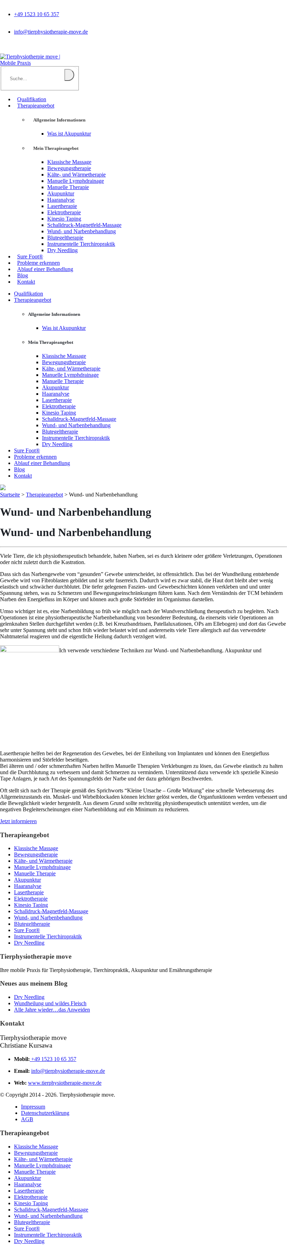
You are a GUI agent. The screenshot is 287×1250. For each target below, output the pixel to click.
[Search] (69, 75)
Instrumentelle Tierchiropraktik (81, 244)
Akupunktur (60, 193)
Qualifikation (31, 99)
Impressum (33, 1107)
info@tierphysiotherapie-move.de (51, 32)
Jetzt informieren (18, 821)
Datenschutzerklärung (45, 1113)
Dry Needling (62, 250)
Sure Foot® (30, 256)
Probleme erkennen (38, 263)
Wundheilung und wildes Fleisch (50, 1003)
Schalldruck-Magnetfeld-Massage (84, 225)
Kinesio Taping (64, 219)
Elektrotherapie (64, 212)
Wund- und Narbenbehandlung (81, 231)
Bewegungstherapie (69, 168)
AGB (27, 1119)
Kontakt (26, 282)
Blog (22, 275)
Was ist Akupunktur (69, 134)
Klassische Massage (69, 162)
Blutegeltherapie (65, 238)
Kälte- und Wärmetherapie (76, 175)
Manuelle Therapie (68, 187)
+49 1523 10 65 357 (36, 14)
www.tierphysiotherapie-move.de (65, 1083)
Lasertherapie (62, 206)
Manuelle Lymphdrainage (75, 181)
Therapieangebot (35, 106)
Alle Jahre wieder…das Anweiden (52, 1010)
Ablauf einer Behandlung (45, 269)
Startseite (10, 495)
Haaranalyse (61, 200)
